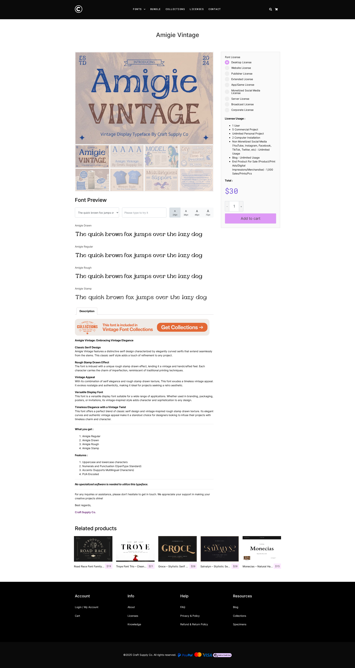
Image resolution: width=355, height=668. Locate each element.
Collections (175, 9)
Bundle (155, 9)
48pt (197, 212)
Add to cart (250, 218)
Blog (235, 607)
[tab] (87, 311)
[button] (145, 9)
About (131, 607)
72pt (208, 212)
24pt (175, 213)
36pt (186, 212)
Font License (232, 57)
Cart (77, 615)
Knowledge (134, 624)
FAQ (182, 607)
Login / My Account (86, 607)
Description (87, 311)
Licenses (197, 9)
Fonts (137, 9)
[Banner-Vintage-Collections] (142, 327)
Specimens (239, 624)
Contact (215, 9)
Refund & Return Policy (194, 624)
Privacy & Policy (190, 615)
